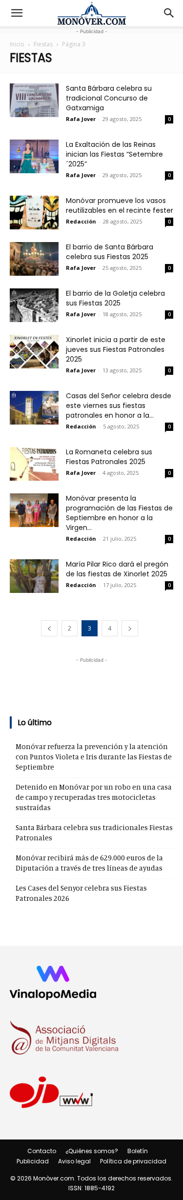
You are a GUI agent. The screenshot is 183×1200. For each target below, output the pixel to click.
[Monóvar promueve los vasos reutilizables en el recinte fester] (34, 212)
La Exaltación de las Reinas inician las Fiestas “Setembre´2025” (114, 154)
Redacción (81, 221)
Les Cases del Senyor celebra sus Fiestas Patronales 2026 (81, 893)
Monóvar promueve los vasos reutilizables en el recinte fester (119, 205)
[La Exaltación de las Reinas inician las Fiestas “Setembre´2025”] (34, 156)
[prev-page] (49, 628)
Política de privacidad (133, 1161)
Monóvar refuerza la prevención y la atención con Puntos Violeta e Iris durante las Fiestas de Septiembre (94, 757)
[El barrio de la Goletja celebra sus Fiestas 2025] (34, 305)
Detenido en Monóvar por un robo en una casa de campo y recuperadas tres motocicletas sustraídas (94, 797)
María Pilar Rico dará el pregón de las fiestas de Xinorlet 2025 (117, 569)
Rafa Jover (81, 118)
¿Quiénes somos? (91, 1151)
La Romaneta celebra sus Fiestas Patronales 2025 (109, 457)
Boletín (137, 1151)
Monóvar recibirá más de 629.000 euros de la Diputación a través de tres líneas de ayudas (89, 863)
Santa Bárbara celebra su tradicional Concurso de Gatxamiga (109, 98)
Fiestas (43, 44)
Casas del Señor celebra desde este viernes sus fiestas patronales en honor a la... (118, 405)
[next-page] (130, 628)
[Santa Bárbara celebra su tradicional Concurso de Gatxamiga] (34, 100)
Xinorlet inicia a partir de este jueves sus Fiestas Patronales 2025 (115, 349)
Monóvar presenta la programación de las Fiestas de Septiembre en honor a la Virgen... (119, 512)
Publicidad (33, 1161)
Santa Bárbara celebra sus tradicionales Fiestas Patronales (94, 832)
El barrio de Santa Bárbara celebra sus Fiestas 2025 (109, 252)
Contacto (41, 1151)
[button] (16, 13)
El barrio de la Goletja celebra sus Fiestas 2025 (115, 298)
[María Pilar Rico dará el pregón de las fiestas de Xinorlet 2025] (34, 576)
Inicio (17, 44)
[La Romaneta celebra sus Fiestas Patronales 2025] (34, 464)
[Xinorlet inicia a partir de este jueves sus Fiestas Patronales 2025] (34, 351)
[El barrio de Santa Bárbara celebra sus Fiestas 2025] (34, 259)
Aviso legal (74, 1161)
